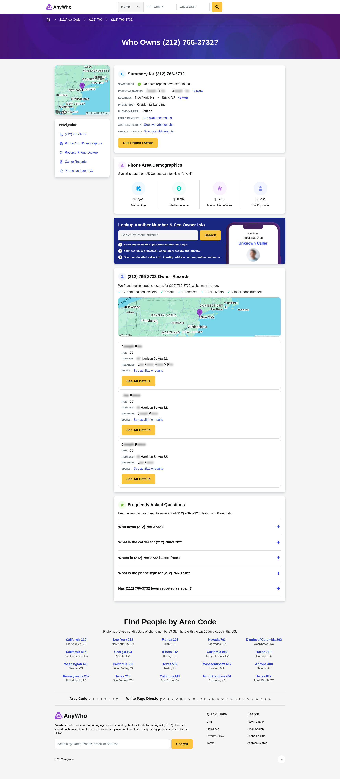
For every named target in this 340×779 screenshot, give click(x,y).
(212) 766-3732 (75, 134)
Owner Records (76, 161)
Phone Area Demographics (84, 143)
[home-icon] (48, 19)
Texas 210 (122, 676)
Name (125, 6)
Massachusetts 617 (217, 664)
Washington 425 (76, 664)
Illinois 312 (170, 652)
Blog (209, 721)
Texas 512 (170, 664)
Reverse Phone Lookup (81, 152)
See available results (157, 117)
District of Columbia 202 (264, 639)
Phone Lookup (256, 735)
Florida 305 (170, 639)
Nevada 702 (217, 639)
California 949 (217, 652)
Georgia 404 (123, 652)
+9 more (197, 90)
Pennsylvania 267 (76, 676)
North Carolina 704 (217, 676)
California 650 (123, 664)
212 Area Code (69, 19)
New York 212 (123, 639)
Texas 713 (263, 652)
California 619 (170, 676)
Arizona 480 (264, 664)
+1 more (183, 97)
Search (210, 235)
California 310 (76, 639)
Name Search (255, 721)
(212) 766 (96, 19)
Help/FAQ (213, 728)
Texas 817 (263, 676)
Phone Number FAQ (79, 170)
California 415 (76, 652)
